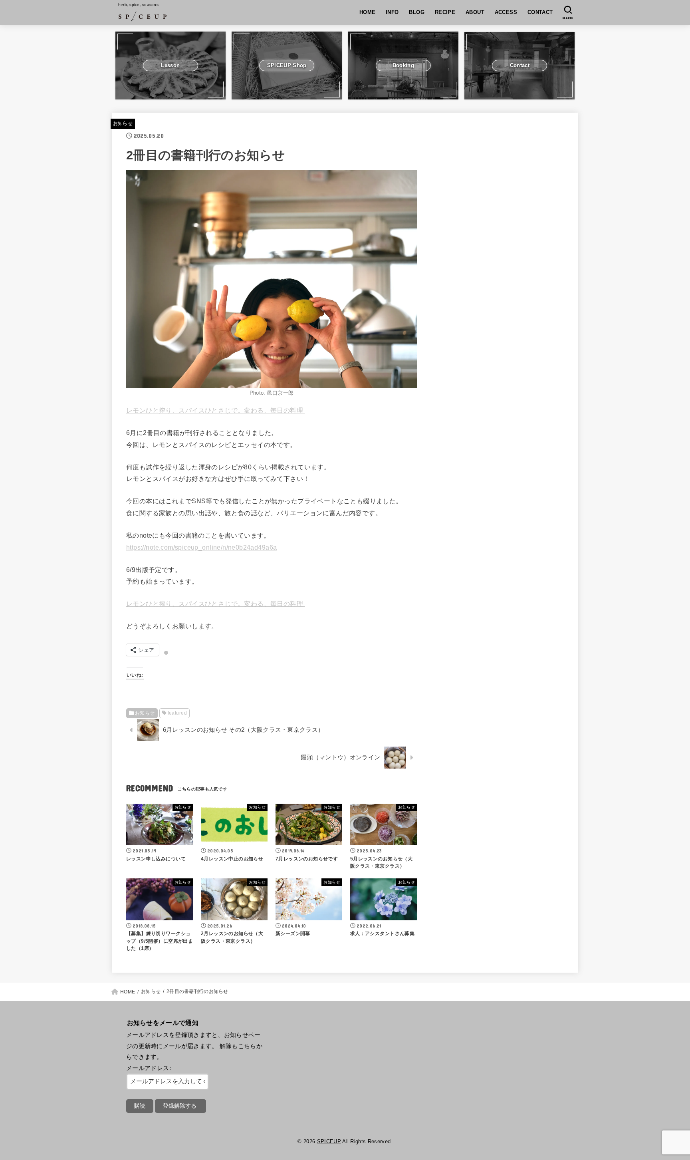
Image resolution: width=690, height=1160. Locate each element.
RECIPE (445, 12)
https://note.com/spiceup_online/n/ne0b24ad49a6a (201, 547)
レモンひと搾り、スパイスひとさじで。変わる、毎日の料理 (215, 410)
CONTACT (540, 12)
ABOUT (475, 12)
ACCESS (506, 12)
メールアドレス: (148, 1068)
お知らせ (123, 123)
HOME (367, 12)
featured (177, 713)
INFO (392, 12)
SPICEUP (329, 1141)
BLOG (416, 12)
